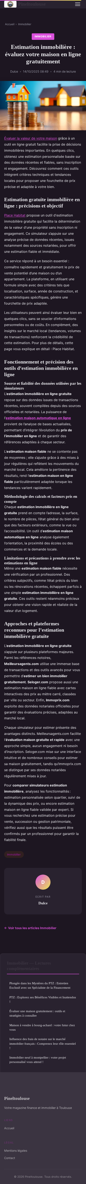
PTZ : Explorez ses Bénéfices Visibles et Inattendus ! (42, 999)
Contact (9, 1158)
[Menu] (77, 4)
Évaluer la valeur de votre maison (30, 138)
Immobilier (24, 24)
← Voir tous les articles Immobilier (30, 928)
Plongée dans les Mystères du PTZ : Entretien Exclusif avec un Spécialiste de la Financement (39, 985)
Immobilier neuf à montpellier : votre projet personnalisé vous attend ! (37, 1060)
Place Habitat (14, 215)
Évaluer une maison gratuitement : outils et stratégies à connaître (37, 1013)
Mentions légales (15, 1150)
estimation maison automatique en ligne (38, 418)
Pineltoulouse (32, 4)
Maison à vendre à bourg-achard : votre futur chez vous (42, 1027)
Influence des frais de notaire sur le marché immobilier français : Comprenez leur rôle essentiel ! (42, 1043)
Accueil (9, 24)
